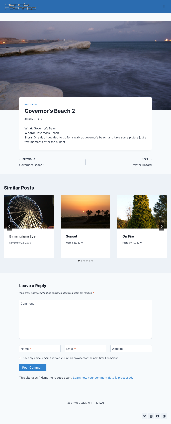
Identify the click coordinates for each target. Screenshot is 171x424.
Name (26, 348)
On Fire (128, 236)
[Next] (161, 227)
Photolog (31, 104)
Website (117, 348)
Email (71, 348)
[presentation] (29, 212)
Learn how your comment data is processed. (103, 377)
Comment (28, 303)
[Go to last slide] (9, 227)
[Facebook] (157, 416)
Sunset (71, 236)
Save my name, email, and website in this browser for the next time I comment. (71, 358)
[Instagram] (151, 416)
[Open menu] (164, 6)
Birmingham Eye (22, 236)
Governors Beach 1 (31, 162)
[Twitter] (144, 416)
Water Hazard (142, 162)
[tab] (79, 261)
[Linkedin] (164, 416)
